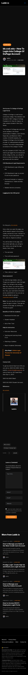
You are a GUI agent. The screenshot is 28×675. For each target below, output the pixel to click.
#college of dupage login (10, 448)
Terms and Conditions (7, 642)
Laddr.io (5, 3)
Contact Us (23, 642)
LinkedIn (15, 453)
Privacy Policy (12, 639)
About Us (4, 639)
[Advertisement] (14, 21)
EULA (17, 642)
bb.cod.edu (14, 225)
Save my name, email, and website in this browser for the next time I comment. (14, 510)
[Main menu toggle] (25, 3)
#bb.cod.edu (7, 444)
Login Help (7, 44)
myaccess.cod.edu (8, 297)
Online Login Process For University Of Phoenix (13, 353)
